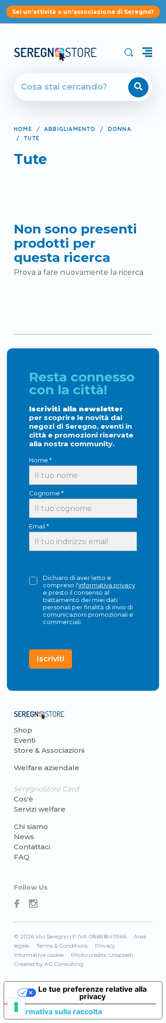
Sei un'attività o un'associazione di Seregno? (83, 11)
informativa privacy (106, 585)
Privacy (105, 945)
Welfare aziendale (46, 767)
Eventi (25, 740)
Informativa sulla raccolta (57, 1011)
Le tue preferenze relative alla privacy (92, 992)
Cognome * (46, 493)
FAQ (22, 856)
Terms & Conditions (62, 945)
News (24, 836)
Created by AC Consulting (48, 963)
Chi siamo (31, 826)
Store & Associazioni (49, 750)
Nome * (40, 460)
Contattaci (32, 846)
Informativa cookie (39, 954)
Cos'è (23, 799)
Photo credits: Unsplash (102, 954)
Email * (39, 526)
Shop (23, 730)
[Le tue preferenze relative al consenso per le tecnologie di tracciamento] (16, 1007)
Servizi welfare (39, 809)
